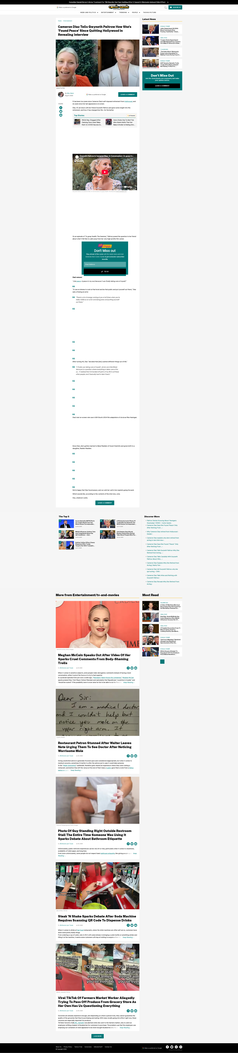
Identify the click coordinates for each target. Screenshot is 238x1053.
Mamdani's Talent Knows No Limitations (107, 678)
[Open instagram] (180, 1046)
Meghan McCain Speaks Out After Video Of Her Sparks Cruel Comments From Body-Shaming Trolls (94, 659)
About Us (58, 1047)
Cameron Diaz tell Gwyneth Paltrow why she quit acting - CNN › (162, 570)
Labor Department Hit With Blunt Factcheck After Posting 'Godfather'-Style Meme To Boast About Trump (170, 31)
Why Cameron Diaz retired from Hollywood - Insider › (162, 533)
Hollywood (128, 101)
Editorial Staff (98, 1047)
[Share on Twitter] (60, 111)
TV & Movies (164, 49)
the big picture (149, 12)
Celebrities (164, 602)
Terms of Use (78, 1047)
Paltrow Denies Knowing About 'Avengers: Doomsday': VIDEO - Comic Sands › (162, 522)
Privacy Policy (68, 1047)
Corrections (88, 1047)
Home (60, 21)
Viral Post (163, 37)
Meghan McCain (128, 678)
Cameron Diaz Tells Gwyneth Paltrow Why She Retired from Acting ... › (163, 551)
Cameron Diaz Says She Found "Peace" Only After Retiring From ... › (162, 545)
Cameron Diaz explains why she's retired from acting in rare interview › (163, 539)
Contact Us (108, 1047)
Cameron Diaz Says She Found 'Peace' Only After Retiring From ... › (162, 526)
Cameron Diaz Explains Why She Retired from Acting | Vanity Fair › (163, 564)
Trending (123, 12)
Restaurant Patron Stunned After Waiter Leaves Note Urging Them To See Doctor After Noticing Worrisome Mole (95, 747)
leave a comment (128, 94)
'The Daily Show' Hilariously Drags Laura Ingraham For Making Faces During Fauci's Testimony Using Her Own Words (169, 55)
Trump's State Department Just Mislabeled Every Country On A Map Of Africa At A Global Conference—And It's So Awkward (170, 43)
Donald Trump (165, 26)
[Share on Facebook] (60, 107)
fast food (80, 930)
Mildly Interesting (69, 765)
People (135, 12)
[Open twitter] (171, 1046)
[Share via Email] (60, 115)
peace (79, 281)
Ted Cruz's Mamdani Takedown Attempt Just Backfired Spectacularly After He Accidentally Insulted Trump (170, 642)
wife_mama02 (79, 1023)
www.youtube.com (121, 191)
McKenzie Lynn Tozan (66, 668)
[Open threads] (176, 1046)
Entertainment (107, 12)
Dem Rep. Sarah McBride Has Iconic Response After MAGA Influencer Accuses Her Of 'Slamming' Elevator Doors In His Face (169, 620)
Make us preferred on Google (67, 7)
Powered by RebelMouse (175, 1050)
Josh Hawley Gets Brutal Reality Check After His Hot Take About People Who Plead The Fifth (127, 534)
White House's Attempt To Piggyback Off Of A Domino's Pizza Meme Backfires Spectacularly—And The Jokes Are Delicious (169, 654)
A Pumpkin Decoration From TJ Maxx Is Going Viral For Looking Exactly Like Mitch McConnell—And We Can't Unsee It (170, 631)
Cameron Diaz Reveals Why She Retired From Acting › (163, 583)
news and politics (88, 12)
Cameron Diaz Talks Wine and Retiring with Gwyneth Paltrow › (162, 576)
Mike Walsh (70, 93)
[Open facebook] (167, 1046)
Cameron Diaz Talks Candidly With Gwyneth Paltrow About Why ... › (162, 558)
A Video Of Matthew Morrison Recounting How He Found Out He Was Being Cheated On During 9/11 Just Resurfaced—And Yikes (170, 608)
